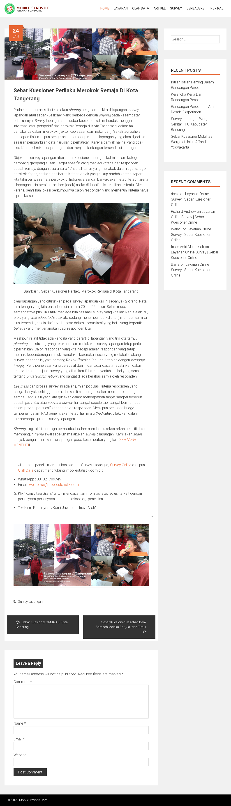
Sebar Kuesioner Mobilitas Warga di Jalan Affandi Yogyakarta (191, 141)
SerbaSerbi (196, 8)
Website (20, 755)
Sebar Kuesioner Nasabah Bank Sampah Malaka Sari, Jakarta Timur (121, 624)
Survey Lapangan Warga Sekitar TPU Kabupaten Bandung (190, 124)
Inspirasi (217, 8)
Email (19, 739)
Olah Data (140, 8)
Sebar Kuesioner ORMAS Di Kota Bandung (42, 624)
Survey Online (120, 465)
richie (175, 194)
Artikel (160, 8)
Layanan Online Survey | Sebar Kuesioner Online (190, 199)
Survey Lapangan (30, 601)
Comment (23, 682)
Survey (176, 8)
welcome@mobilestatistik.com (54, 484)
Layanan (121, 8)
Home (104, 8)
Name (20, 723)
